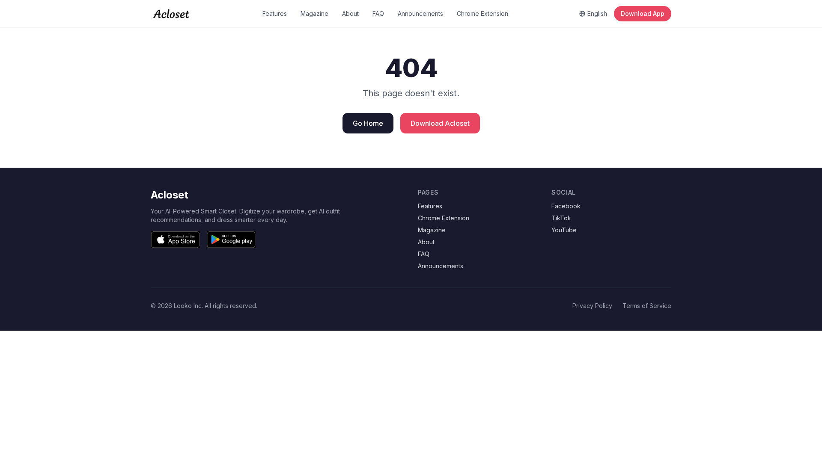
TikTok (561, 218)
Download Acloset (440, 123)
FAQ (378, 13)
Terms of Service (646, 305)
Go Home (368, 123)
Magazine (314, 13)
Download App (642, 13)
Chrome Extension (482, 13)
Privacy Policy (592, 305)
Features (274, 13)
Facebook (566, 206)
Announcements (420, 13)
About (350, 13)
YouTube (564, 230)
